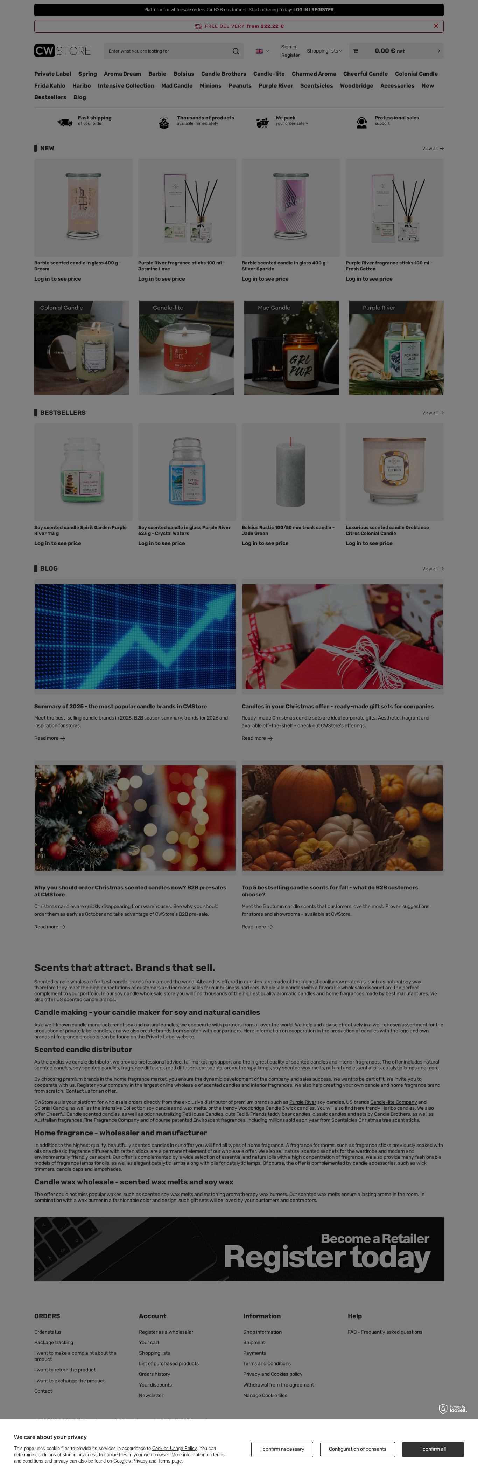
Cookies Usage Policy (174, 1448)
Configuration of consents (357, 1449)
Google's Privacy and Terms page (147, 1461)
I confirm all (433, 1449)
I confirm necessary (282, 1449)
